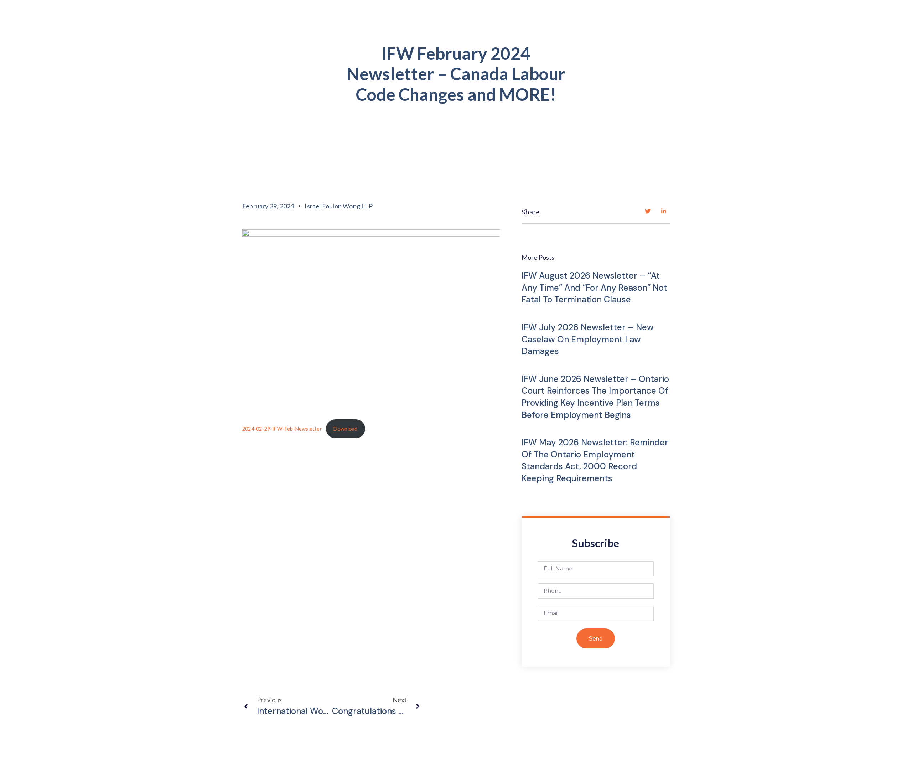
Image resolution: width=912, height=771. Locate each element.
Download (345, 429)
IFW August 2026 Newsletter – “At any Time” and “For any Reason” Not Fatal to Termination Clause (594, 287)
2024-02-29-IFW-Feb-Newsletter (282, 429)
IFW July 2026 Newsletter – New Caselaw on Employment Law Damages (588, 339)
